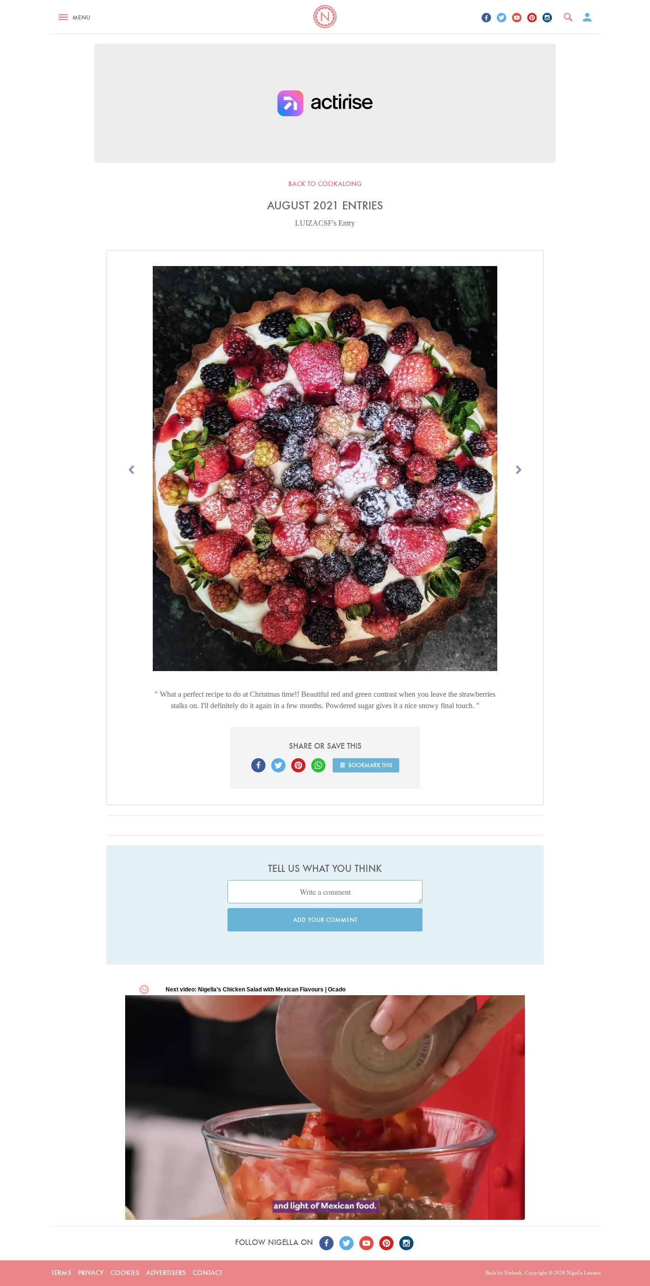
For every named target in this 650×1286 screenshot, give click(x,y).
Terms (61, 1272)
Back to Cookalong (325, 183)
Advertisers (166, 1272)
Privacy (91, 1272)
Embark (513, 1273)
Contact (207, 1272)
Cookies (124, 1272)
